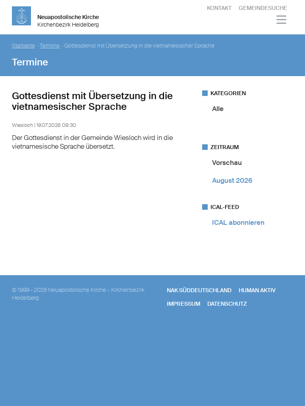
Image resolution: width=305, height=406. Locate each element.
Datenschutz (227, 303)
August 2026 (232, 180)
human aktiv (257, 290)
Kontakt (219, 7)
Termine (50, 45)
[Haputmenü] (281, 20)
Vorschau (227, 162)
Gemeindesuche (263, 7)
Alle (218, 108)
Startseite (23, 45)
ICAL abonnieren (238, 222)
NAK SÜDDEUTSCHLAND (199, 290)
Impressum (183, 303)
